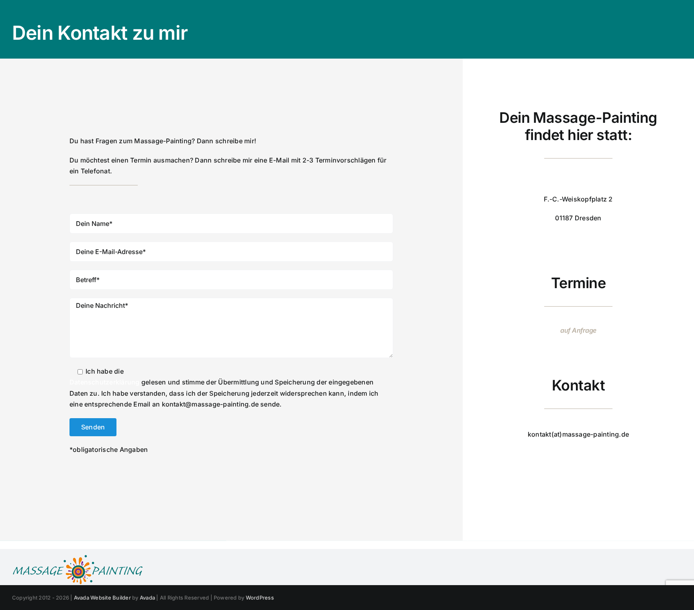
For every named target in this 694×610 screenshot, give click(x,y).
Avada (147, 597)
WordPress (260, 597)
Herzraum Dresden (578, 180)
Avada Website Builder (102, 597)
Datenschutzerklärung (104, 382)
